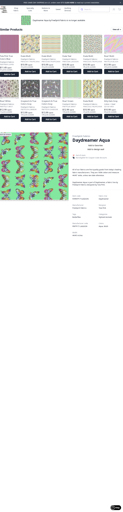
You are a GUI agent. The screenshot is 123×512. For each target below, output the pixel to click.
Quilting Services (67, 9)
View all (117, 29)
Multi (106, 226)
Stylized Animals (105, 217)
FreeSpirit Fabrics (81, 136)
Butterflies (76, 217)
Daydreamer (104, 199)
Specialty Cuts (30, 9)
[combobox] (94, 9)
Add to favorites (95, 145)
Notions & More (46, 9)
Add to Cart (9, 74)
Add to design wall (95, 149)
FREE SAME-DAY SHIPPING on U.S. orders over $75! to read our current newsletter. (61, 2)
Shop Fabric (16, 9)
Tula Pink (102, 208)
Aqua (101, 226)
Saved (58, 9)
